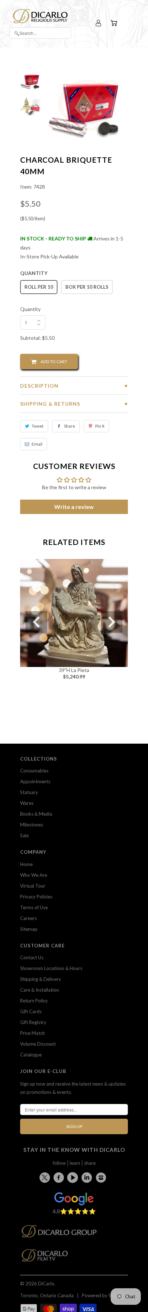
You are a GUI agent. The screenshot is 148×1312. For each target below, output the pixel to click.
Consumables (34, 771)
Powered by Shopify (103, 1295)
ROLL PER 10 (38, 287)
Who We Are (33, 875)
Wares (26, 803)
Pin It (100, 426)
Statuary (29, 792)
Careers (28, 918)
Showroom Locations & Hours (51, 968)
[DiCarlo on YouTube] (73, 1177)
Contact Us (31, 957)
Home (26, 864)
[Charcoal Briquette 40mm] (87, 104)
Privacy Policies (36, 897)
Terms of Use (34, 907)
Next (111, 622)
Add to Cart (51, 361)
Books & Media (36, 814)
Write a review (74, 506)
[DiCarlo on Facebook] (59, 1177)
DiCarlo (46, 1283)
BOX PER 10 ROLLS (86, 287)
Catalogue (31, 1055)
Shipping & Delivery (40, 979)
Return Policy (34, 1001)
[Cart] (115, 23)
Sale (24, 835)
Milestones (31, 825)
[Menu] (128, 23)
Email (37, 444)
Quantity (30, 309)
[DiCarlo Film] (48, 1257)
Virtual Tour (32, 886)
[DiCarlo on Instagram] (102, 1177)
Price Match (32, 1033)
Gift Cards (31, 1011)
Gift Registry (33, 1022)
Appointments (35, 781)
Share (69, 426)
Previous (36, 622)
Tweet (37, 426)
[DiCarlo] (40, 15)
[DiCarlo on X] (46, 1176)
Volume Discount (38, 1044)
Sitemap (28, 929)
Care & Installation (39, 990)
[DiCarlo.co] (62, 1233)
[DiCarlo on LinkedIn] (88, 1177)
